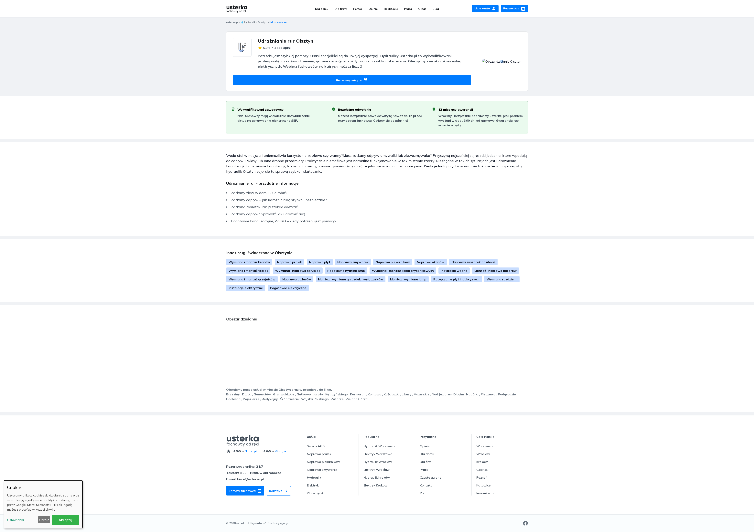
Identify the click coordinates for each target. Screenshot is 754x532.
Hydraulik (314, 477)
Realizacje (391, 9)
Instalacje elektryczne (246, 288)
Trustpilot (253, 451)
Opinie (373, 9)
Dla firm (426, 462)
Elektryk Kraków (375, 485)
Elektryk (313, 485)
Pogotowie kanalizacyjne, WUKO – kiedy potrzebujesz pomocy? (283, 221)
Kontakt (426, 485)
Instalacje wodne (454, 271)
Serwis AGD (316, 446)
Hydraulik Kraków (376, 477)
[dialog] (43, 504)
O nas (422, 9)
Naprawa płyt (319, 262)
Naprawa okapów (430, 262)
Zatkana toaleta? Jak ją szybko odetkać (264, 207)
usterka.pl (232, 22)
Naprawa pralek (289, 262)
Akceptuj (65, 520)
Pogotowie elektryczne (288, 288)
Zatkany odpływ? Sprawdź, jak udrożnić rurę (268, 214)
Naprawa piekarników (393, 262)
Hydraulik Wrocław (377, 462)
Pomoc (357, 9)
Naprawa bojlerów (296, 279)
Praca (408, 9)
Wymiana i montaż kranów (249, 262)
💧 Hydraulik (248, 22)
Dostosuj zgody (278, 523)
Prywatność (258, 523)
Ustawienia (15, 520)
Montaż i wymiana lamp (408, 279)
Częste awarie (430, 477)
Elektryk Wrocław (376, 470)
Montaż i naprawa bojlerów (495, 271)
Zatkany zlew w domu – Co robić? (259, 193)
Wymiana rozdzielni (502, 279)
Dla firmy (341, 9)
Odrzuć (44, 520)
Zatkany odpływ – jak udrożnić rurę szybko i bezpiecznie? (279, 200)
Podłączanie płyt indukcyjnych (456, 279)
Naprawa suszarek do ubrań (473, 262)
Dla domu (321, 9)
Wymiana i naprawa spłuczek (297, 271)
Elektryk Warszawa (377, 454)
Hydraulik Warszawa (379, 446)
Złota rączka (316, 493)
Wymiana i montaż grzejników (252, 279)
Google (280, 451)
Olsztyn (262, 22)
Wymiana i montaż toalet (248, 271)
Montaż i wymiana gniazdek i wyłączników (350, 279)
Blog (436, 9)
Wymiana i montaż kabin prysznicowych (403, 271)
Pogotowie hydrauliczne (346, 271)
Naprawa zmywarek (353, 262)
